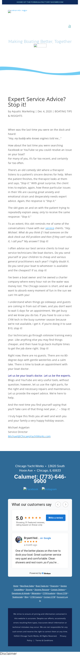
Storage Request (41, 590)
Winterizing (36, 593)
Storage (29, 590)
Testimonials (17, 597)
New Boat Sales (27, 586)
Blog (26, 597)
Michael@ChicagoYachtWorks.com (29, 436)
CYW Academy (49, 593)
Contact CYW (49, 597)
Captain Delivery (58, 590)
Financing (54, 586)
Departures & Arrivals (21, 593)
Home (15, 586)
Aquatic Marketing (23, 111)
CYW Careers (36, 597)
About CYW (62, 593)
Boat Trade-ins (42, 586)
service (49, 228)
